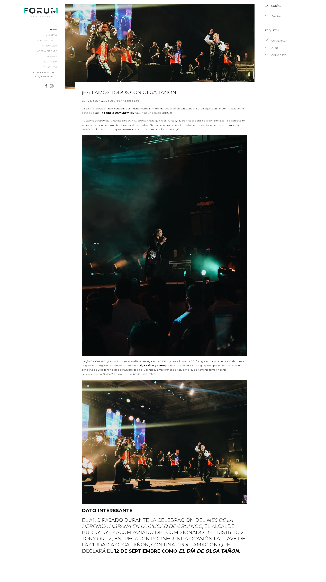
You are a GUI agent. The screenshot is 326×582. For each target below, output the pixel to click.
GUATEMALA (279, 40)
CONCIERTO (278, 55)
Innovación (50, 45)
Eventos (52, 56)
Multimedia (50, 61)
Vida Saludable (47, 40)
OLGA (274, 48)
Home (54, 29)
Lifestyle (52, 35)
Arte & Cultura (47, 51)
